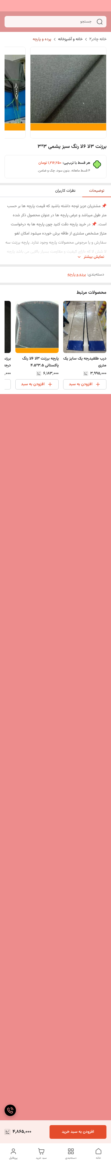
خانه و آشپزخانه (70, 39)
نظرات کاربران (65, 191)
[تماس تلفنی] (10, 1110)
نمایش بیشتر (94, 257)
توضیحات (96, 191)
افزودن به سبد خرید (78, 1132)
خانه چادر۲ (97, 39)
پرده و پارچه (42, 39)
